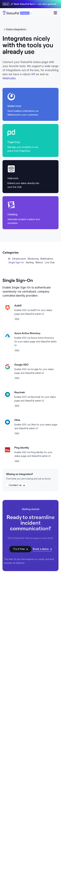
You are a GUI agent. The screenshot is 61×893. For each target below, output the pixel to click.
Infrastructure (19, 258)
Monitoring (33, 258)
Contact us (15, 485)
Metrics (39, 262)
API (33, 74)
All (9, 258)
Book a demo (41, 548)
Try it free (19, 548)
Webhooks (9, 78)
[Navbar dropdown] (55, 13)
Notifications (47, 258)
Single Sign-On (16, 262)
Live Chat (49, 262)
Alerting (30, 262)
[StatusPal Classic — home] (11, 13)
